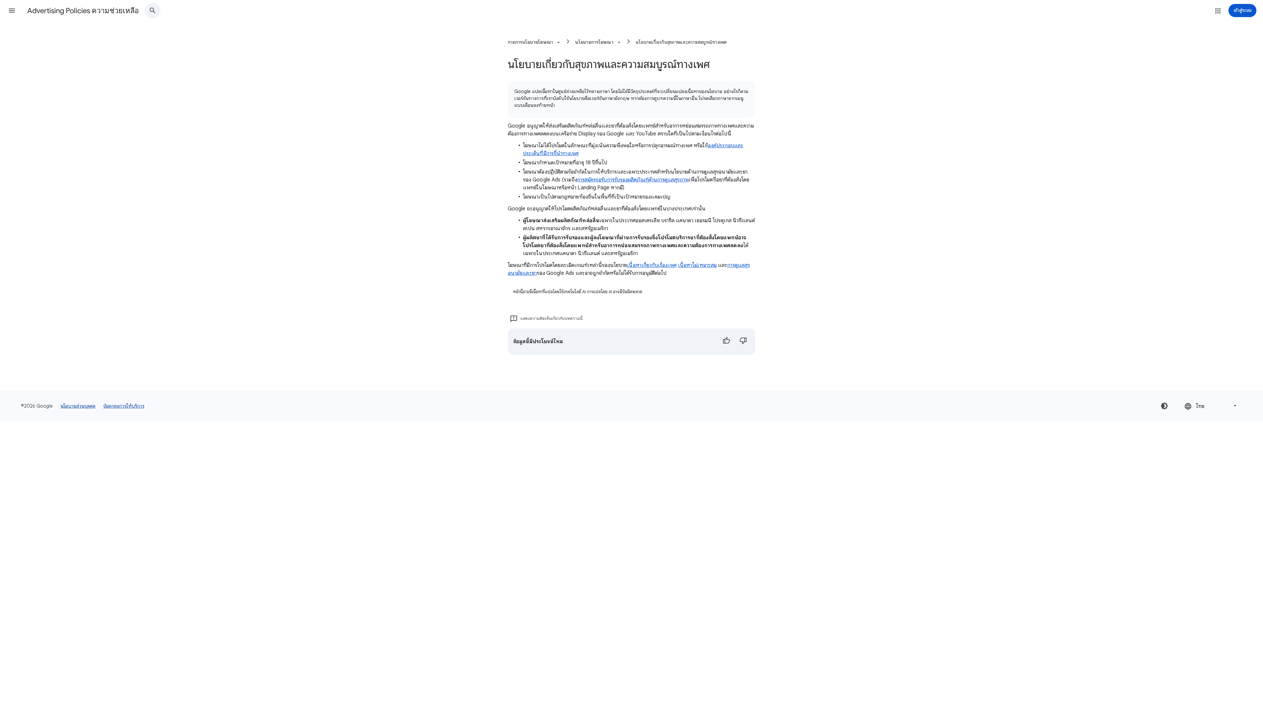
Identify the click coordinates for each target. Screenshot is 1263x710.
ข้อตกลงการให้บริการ (123, 406)
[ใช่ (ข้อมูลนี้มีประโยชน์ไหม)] (726, 341)
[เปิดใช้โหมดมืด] (1164, 406)
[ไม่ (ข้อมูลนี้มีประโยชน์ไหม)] (743, 341)
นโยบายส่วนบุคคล (78, 406)
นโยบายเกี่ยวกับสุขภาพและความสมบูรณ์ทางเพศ (681, 42)
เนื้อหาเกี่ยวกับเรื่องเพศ (651, 265)
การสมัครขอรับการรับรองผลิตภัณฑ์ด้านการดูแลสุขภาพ (633, 180)
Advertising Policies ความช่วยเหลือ (83, 10)
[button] (12, 10)
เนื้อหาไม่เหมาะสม (697, 265)
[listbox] (1211, 406)
